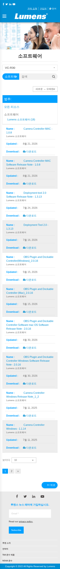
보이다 (6, 460)
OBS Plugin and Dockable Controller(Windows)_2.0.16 (29, 261)
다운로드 (31, 151)
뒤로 (52, 485)
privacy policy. (26, 521)
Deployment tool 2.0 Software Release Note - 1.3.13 (26, 197)
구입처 (43, 8)
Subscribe (16, 530)
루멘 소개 (6, 543)
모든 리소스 (11, 106)
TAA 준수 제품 (8, 554)
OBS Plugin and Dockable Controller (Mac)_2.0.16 (29, 293)
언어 (53, 8)
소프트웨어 (11, 114)
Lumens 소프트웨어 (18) (21, 119)
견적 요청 (32, 8)
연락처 (5, 548)
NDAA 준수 (7, 560)
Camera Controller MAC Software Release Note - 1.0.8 (28, 164)
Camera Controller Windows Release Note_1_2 (25, 397)
